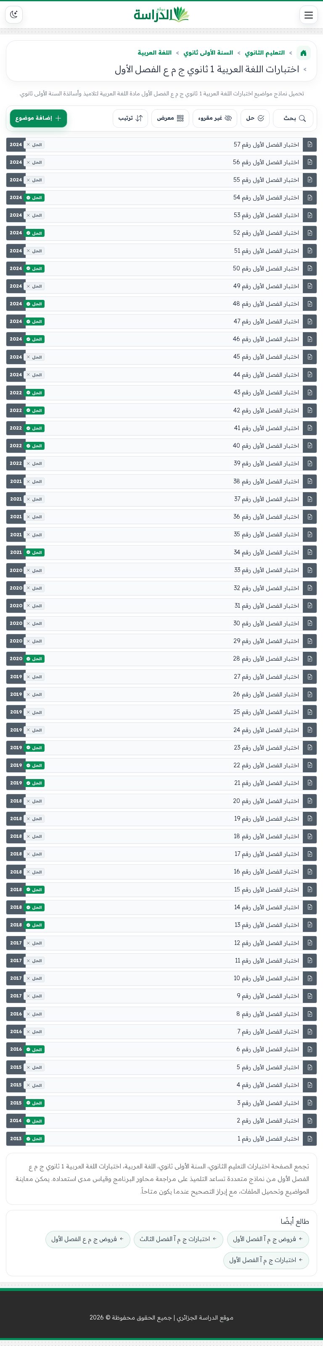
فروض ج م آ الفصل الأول (264, 1239)
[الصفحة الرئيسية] (304, 53)
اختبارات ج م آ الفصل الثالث (175, 1239)
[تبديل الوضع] (14, 15)
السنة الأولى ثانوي (208, 52)
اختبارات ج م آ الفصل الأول (262, 1260)
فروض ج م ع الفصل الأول (84, 1239)
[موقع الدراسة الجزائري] (161, 15)
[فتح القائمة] (308, 14)
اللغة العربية (155, 52)
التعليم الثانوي (265, 52)
